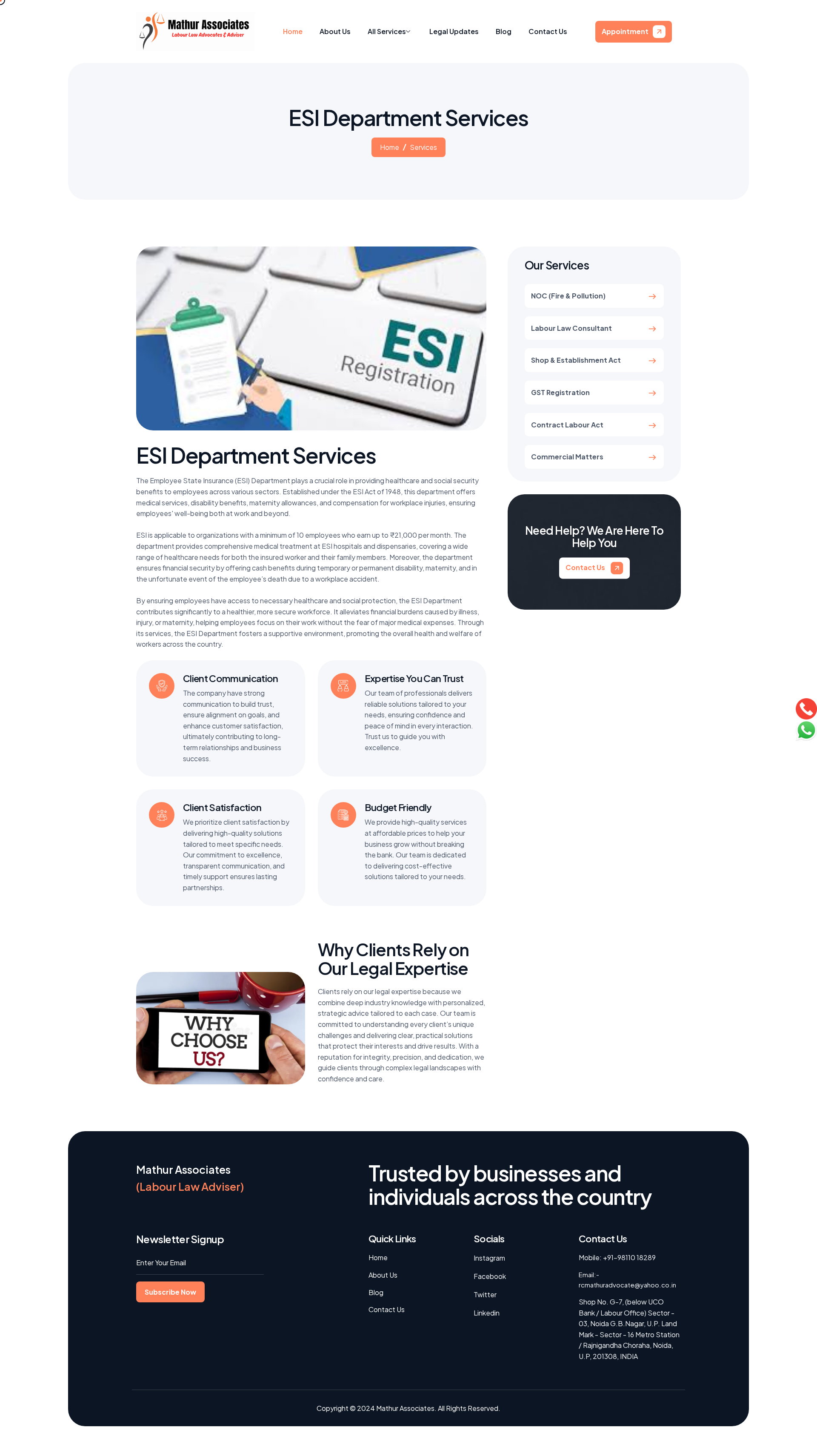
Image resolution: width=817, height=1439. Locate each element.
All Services (387, 31)
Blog (503, 31)
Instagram (489, 1257)
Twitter (485, 1294)
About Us (335, 31)
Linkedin (487, 1312)
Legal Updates (454, 31)
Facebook (490, 1276)
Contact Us (547, 31)
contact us (586, 567)
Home (293, 31)
